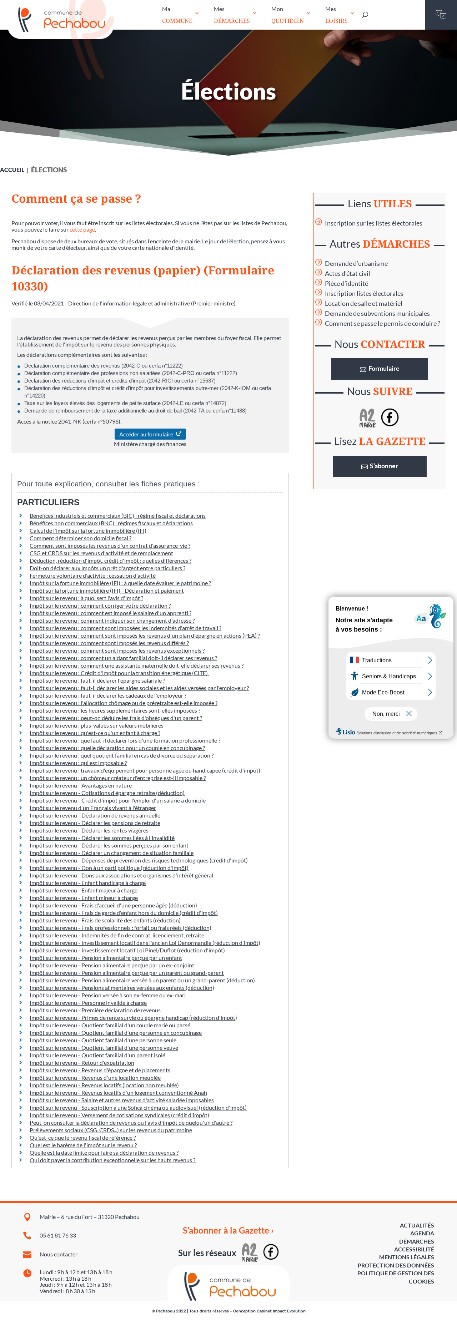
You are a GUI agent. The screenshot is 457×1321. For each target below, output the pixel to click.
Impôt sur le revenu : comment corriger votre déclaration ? (100, 605)
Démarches (416, 1241)
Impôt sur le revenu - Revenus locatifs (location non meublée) (104, 1085)
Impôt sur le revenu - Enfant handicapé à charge (88, 882)
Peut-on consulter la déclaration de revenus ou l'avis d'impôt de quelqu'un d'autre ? (131, 1122)
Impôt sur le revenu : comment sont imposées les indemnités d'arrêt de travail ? (125, 627)
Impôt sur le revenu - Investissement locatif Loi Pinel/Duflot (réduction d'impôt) (127, 950)
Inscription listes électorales (364, 293)
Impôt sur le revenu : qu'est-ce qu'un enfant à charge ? (95, 732)
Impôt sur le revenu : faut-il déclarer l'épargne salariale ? (97, 680)
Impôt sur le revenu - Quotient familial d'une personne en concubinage (116, 1032)
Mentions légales (406, 1257)
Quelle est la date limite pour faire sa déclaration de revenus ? (104, 1152)
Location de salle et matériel (363, 303)
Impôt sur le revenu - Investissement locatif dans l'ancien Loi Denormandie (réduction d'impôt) (145, 942)
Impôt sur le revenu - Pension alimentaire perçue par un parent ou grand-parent (127, 972)
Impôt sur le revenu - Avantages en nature (81, 785)
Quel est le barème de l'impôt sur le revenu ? (83, 1145)
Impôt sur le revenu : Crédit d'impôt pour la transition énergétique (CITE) (119, 672)
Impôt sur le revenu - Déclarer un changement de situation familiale (112, 852)
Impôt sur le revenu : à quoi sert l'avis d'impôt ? (86, 597)
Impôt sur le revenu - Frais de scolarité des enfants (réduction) (105, 920)
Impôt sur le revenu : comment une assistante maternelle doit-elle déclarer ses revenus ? (136, 665)
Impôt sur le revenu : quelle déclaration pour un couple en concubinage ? (117, 747)
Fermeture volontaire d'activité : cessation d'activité (93, 575)
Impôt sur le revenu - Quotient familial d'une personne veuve (104, 1047)
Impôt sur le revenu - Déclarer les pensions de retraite (95, 822)
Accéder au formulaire (147, 434)
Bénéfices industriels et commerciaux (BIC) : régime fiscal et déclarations (118, 515)
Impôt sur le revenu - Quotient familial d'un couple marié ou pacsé (110, 1025)
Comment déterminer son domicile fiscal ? (80, 538)
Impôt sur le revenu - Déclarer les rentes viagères (89, 830)
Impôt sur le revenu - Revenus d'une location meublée (95, 1077)
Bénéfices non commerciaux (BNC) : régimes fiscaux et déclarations (111, 523)
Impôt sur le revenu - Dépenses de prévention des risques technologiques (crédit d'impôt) (139, 860)
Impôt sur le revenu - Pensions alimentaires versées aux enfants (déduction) (122, 987)
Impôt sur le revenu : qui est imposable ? (78, 762)
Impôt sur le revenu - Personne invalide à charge (88, 1002)
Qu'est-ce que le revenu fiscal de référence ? (83, 1137)
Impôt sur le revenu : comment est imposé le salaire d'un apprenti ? (110, 612)
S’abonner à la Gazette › (228, 1230)
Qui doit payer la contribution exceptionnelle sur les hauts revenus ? (113, 1159)
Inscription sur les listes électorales (373, 223)
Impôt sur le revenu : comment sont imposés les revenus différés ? (109, 642)
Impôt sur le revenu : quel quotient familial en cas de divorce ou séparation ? (122, 755)
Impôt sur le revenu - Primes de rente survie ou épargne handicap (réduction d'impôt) (133, 1017)
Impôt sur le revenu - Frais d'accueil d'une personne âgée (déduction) (113, 905)
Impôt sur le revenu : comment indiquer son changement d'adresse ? (112, 620)
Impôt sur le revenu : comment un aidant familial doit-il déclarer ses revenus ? (123, 657)
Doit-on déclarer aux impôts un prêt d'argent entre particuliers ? (107, 568)
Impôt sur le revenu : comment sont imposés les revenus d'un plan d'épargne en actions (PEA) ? (145, 635)
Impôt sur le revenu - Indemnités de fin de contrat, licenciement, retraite (117, 935)
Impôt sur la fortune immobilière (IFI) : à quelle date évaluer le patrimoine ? (120, 582)
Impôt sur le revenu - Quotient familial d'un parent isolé (97, 1055)
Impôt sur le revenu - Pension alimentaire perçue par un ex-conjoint (112, 965)
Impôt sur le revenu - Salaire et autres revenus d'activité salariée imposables (122, 1100)
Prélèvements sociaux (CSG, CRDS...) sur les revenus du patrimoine (111, 1130)
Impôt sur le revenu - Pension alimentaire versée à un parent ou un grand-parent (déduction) (142, 980)
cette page (82, 229)
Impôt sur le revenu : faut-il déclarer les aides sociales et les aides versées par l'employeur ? (139, 687)
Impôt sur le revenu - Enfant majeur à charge (83, 890)
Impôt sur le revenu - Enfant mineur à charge (84, 897)
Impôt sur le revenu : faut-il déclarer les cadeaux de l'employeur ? (108, 695)
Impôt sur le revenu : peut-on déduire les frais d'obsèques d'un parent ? (116, 717)
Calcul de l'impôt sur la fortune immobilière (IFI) (88, 530)
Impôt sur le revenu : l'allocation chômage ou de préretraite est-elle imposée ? (123, 702)
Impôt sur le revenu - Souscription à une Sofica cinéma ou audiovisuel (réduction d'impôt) (138, 1107)
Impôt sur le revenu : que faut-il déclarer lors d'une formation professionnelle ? (125, 740)
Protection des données (396, 1265)
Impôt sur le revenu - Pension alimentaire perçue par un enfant (106, 957)
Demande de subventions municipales (377, 313)
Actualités (417, 1225)
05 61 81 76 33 (58, 1235)
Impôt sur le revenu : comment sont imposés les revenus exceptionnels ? (117, 650)
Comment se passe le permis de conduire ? (382, 323)
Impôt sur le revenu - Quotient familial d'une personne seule (103, 1040)
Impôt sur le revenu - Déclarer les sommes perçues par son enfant (109, 845)
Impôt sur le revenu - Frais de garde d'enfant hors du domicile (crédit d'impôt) (124, 912)
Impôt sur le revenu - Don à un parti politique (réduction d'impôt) (109, 867)
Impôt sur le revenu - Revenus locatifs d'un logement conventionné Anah (118, 1092)
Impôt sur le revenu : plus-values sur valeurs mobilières (97, 725)
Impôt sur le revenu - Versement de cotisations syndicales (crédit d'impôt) (119, 1115)
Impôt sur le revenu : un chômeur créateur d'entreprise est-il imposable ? (118, 777)
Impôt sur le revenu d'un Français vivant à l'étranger (93, 807)
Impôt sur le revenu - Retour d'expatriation (82, 1062)
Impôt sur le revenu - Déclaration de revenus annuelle (95, 815)
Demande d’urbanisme (356, 263)
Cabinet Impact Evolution (281, 1311)
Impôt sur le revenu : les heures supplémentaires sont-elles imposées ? (115, 710)
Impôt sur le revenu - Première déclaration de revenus (95, 1010)
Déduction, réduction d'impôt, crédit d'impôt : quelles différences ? (110, 560)
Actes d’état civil (347, 273)
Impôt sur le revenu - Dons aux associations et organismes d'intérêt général (121, 875)
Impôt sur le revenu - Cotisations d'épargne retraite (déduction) (107, 792)
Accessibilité (414, 1249)
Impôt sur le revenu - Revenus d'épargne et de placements (100, 1070)
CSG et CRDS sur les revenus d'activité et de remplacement (101, 553)
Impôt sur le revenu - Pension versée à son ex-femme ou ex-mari (108, 995)
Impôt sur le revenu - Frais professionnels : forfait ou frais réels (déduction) (120, 927)
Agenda (422, 1233)
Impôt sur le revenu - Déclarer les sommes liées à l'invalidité (102, 837)
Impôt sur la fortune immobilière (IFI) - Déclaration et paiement (107, 590)
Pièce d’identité (346, 283)
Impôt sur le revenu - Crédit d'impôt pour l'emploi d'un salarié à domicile (118, 800)
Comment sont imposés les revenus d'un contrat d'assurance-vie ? (110, 545)
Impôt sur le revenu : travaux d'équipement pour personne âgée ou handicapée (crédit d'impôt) (145, 770)
